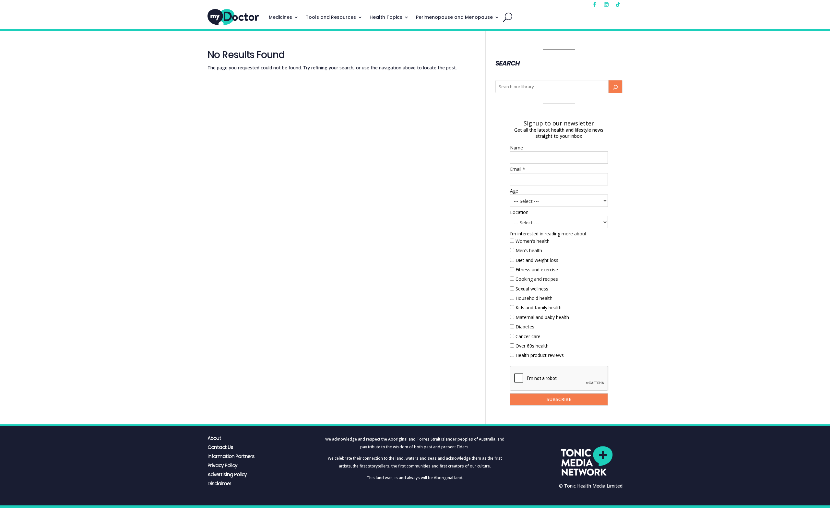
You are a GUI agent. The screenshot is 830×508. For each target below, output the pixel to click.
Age (514, 191)
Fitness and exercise (537, 269)
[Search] (615, 86)
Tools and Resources (331, 17)
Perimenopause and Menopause (454, 17)
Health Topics (386, 17)
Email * (517, 169)
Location (519, 212)
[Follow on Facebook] (594, 4)
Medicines (280, 17)
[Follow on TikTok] (617, 4)
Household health (534, 298)
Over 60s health (532, 346)
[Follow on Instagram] (606, 4)
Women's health (533, 241)
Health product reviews (540, 355)
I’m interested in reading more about (548, 233)
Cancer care (528, 336)
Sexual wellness (532, 289)
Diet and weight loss (537, 260)
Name (516, 148)
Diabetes (525, 327)
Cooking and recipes (537, 279)
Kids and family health (539, 307)
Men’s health (529, 250)
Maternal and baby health (542, 317)
